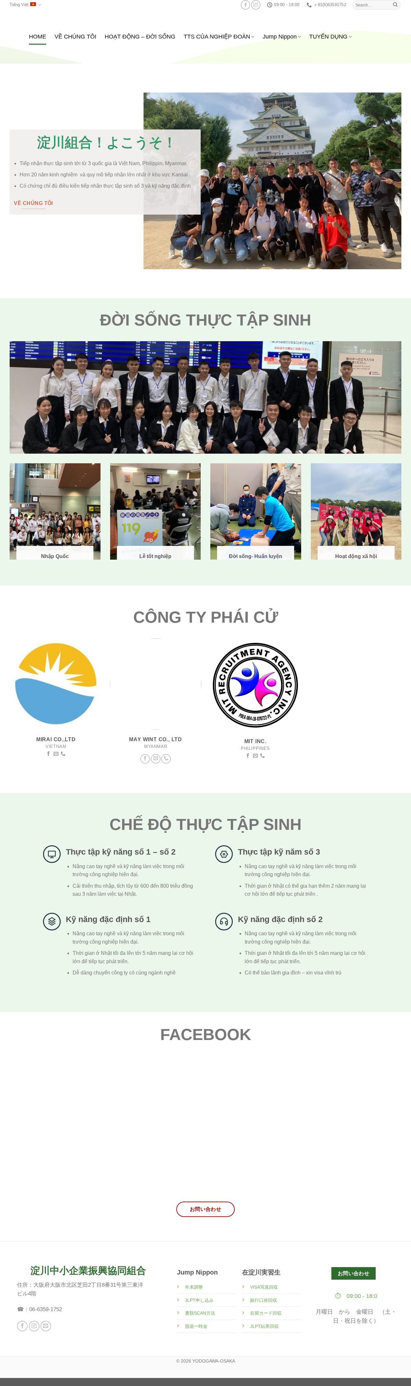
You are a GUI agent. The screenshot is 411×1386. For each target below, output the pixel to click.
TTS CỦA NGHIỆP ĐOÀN (217, 36)
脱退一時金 (196, 1326)
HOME (37, 36)
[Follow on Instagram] (255, 4)
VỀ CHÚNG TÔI (75, 36)
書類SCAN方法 (200, 1313)
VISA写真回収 (264, 1287)
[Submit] (395, 5)
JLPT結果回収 (264, 1326)
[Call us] (63, 754)
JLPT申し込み (199, 1300)
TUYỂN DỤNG (328, 36)
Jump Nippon (280, 36)
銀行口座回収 (263, 1300)
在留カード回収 (266, 1313)
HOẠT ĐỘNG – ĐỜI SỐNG (140, 36)
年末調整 (194, 1287)
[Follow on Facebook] (245, 4)
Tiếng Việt (19, 4)
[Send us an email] (56, 754)
